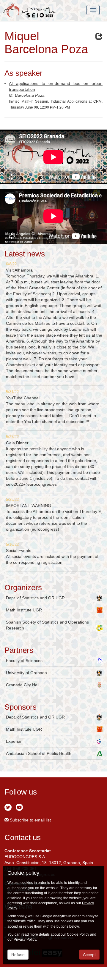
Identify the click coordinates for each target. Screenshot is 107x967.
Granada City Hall (22, 684)
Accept (89, 954)
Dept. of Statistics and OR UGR (35, 597)
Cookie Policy (78, 934)
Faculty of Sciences (24, 660)
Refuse (18, 954)
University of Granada (26, 672)
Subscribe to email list (30, 820)
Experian (14, 741)
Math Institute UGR (24, 610)
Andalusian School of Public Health (38, 753)
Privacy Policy (25, 939)
